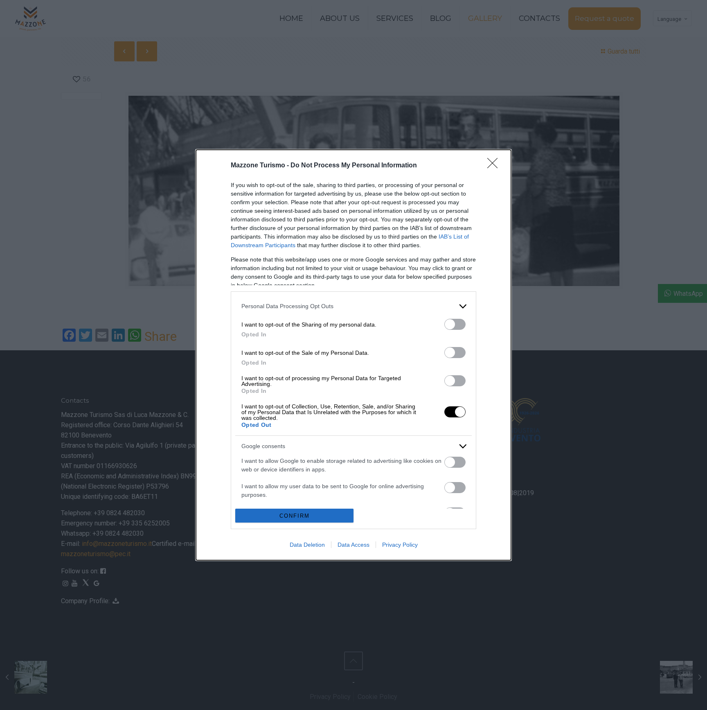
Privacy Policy (400, 544)
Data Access (353, 544)
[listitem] (353, 306)
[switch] (455, 324)
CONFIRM (294, 516)
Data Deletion (307, 544)
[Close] (495, 166)
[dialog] (353, 355)
